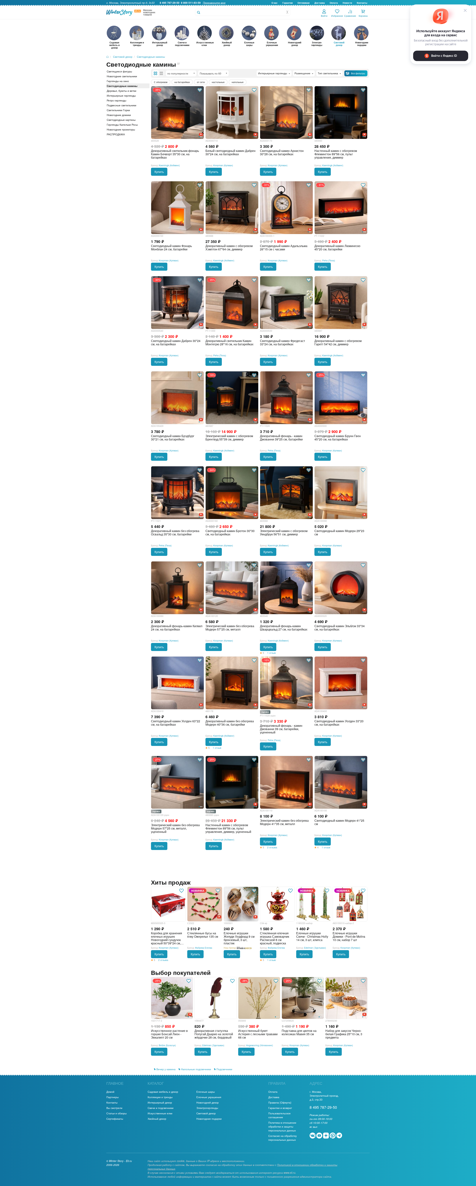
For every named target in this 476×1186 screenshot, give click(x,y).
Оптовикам (304, 2)
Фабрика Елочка (203, 947)
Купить (159, 172)
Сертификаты (114, 1118)
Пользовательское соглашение (279, 1115)
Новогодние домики (119, 115)
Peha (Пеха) (328, 260)
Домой (110, 1091)
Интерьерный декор (160, 1102)
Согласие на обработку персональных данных (282, 1138)
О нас (274, 2)
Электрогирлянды (207, 1108)
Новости (347, 2)
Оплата (334, 2)
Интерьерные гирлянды (121, 95)
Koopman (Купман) (223, 165)
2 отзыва (272, 847)
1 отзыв (271, 653)
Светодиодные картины (121, 120)
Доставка (319, 2)
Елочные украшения (208, 1097)
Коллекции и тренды (160, 1097)
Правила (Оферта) (279, 1102)
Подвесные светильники (121, 105)
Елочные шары (205, 1091)
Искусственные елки (160, 1113)
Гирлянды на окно (118, 81)
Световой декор (206, 1113)
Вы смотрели (114, 1108)
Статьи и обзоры (116, 1113)
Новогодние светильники (122, 76)
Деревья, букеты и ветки (121, 91)
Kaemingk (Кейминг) (169, 165)
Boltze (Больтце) (167, 1045)
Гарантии (287, 2)
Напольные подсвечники (195, 1069)
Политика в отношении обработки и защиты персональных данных (282, 1126)
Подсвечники (224, 1069)
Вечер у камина (166, 1069)
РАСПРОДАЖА (116, 134)
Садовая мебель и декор (163, 1091)
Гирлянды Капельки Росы (122, 124)
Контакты (362, 2)
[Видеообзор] (219, 916)
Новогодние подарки (209, 1118)
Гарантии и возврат (280, 1108)
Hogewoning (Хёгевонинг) (259, 1045)
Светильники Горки (118, 110)
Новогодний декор (207, 1102)
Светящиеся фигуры (119, 71)
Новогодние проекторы (121, 129)
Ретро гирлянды (116, 100)
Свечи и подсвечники (160, 1108)
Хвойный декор (157, 1118)
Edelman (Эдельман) (315, 947)
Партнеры (112, 1097)
